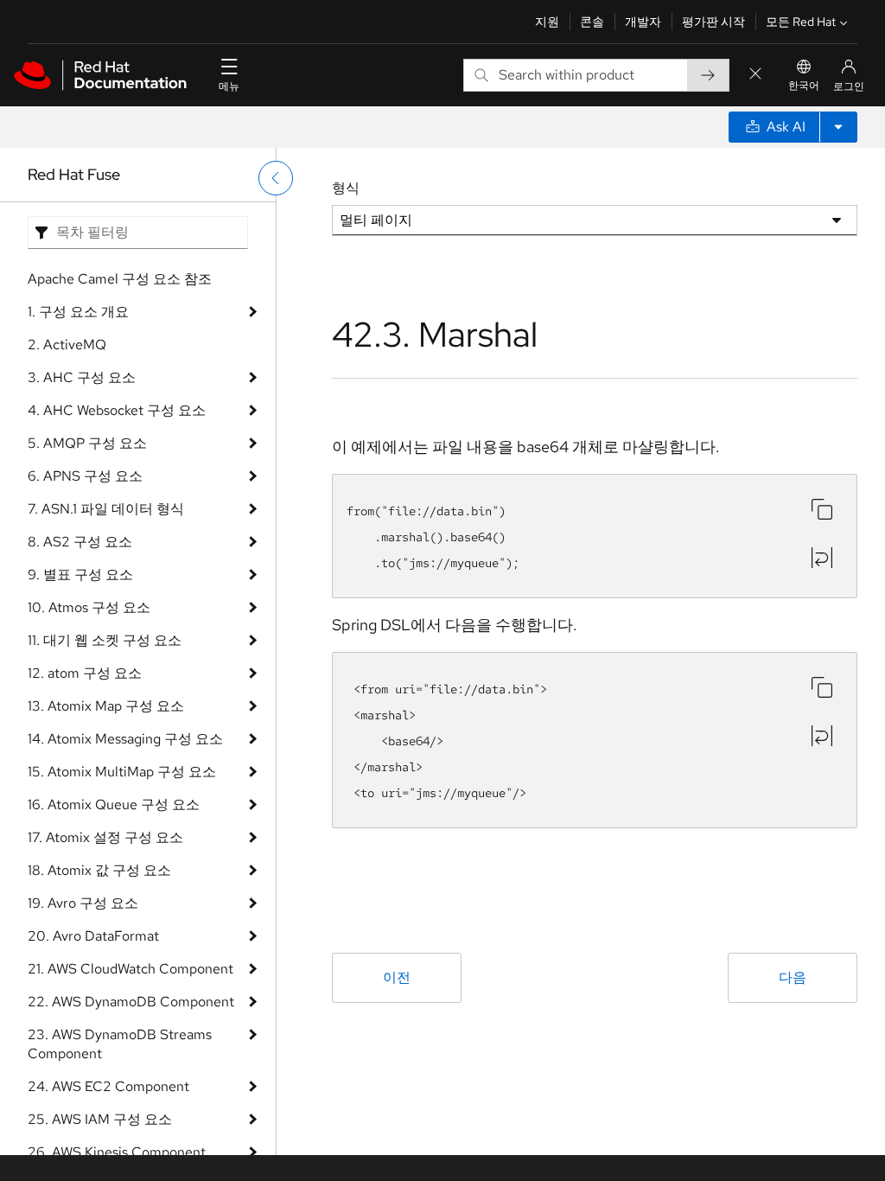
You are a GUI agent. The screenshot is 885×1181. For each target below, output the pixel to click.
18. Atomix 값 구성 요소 (99, 870)
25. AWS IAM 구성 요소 (100, 1119)
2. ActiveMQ (67, 344)
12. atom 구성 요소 (85, 673)
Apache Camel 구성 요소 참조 (120, 279)
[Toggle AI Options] (838, 127)
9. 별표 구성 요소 (80, 574)
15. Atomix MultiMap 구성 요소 (122, 772)
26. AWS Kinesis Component (117, 1152)
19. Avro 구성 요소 (83, 903)
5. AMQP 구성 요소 (87, 443)
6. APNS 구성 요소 (85, 476)
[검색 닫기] (755, 75)
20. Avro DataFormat (93, 936)
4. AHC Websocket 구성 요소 (117, 410)
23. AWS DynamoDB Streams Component (120, 1044)
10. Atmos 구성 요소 (89, 607)
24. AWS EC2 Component (108, 1086)
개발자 (643, 21)
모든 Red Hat (801, 21)
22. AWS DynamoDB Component (131, 1002)
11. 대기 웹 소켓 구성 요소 (104, 640)
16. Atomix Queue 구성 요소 (114, 804)
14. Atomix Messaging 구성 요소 (125, 739)
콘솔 (592, 21)
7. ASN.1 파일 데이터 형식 (106, 509)
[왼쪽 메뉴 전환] (275, 178)
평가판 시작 (713, 21)
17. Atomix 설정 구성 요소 (105, 837)
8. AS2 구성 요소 (80, 542)
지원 (547, 21)
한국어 (803, 86)
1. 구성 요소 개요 (78, 312)
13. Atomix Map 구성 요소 (106, 706)
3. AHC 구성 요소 (82, 377)
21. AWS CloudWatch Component (130, 969)
